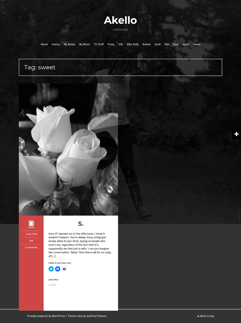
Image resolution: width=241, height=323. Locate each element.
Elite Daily (133, 44)
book (158, 44)
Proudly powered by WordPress (46, 316)
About (44, 44)
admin (31, 227)
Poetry (56, 44)
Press (111, 44)
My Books (69, 44)
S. (81, 223)
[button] (68, 149)
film (167, 44)
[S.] (68, 149)
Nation (146, 44)
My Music (84, 44)
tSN (120, 44)
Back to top (207, 316)
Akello (120, 20)
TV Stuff (99, 44)
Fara (79, 316)
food (176, 44)
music (186, 44)
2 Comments (31, 247)
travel (196, 44)
